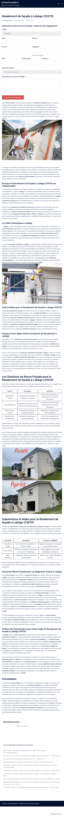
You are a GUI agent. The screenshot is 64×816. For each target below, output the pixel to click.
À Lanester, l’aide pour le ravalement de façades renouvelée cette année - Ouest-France (31, 787)
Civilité (4, 29)
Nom (4, 38)
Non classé (30, 20)
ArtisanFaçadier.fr (10, 2)
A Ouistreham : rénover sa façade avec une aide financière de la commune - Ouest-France (31, 770)
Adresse (45, 58)
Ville (4, 58)
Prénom (35, 38)
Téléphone (36, 47)
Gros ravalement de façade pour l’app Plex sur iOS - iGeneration (23, 759)
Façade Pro (8, 20)
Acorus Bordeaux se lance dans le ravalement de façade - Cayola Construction (28, 762)
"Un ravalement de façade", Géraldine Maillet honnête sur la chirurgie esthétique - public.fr (31, 779)
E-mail (5, 47)
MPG (60, 814)
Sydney (36, 803)
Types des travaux (8, 68)
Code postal (26, 58)
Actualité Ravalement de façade (19, 745)
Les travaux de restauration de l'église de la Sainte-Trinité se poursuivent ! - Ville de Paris (31, 756)
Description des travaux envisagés (14, 76)
